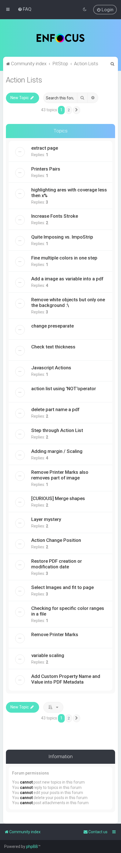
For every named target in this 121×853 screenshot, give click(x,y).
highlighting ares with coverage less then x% (69, 192)
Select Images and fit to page (62, 587)
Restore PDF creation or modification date (56, 564)
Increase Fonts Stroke (54, 216)
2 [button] (69, 110)
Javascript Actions (51, 367)
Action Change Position (56, 540)
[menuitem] (24, 9)
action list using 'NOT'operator (63, 388)
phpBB (32, 846)
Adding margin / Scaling (56, 451)
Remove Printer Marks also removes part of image (59, 475)
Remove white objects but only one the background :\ (68, 302)
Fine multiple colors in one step (64, 258)
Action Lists (24, 80)
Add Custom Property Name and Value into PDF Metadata (65, 679)
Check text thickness (53, 347)
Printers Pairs (45, 169)
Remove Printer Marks (54, 634)
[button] (76, 110)
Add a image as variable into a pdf (67, 279)
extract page (44, 148)
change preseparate (52, 326)
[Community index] (60, 38)
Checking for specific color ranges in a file (67, 611)
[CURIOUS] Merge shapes (58, 498)
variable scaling (47, 655)
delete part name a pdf (55, 409)
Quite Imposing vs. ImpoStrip (62, 237)
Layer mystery (46, 519)
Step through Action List (57, 430)
